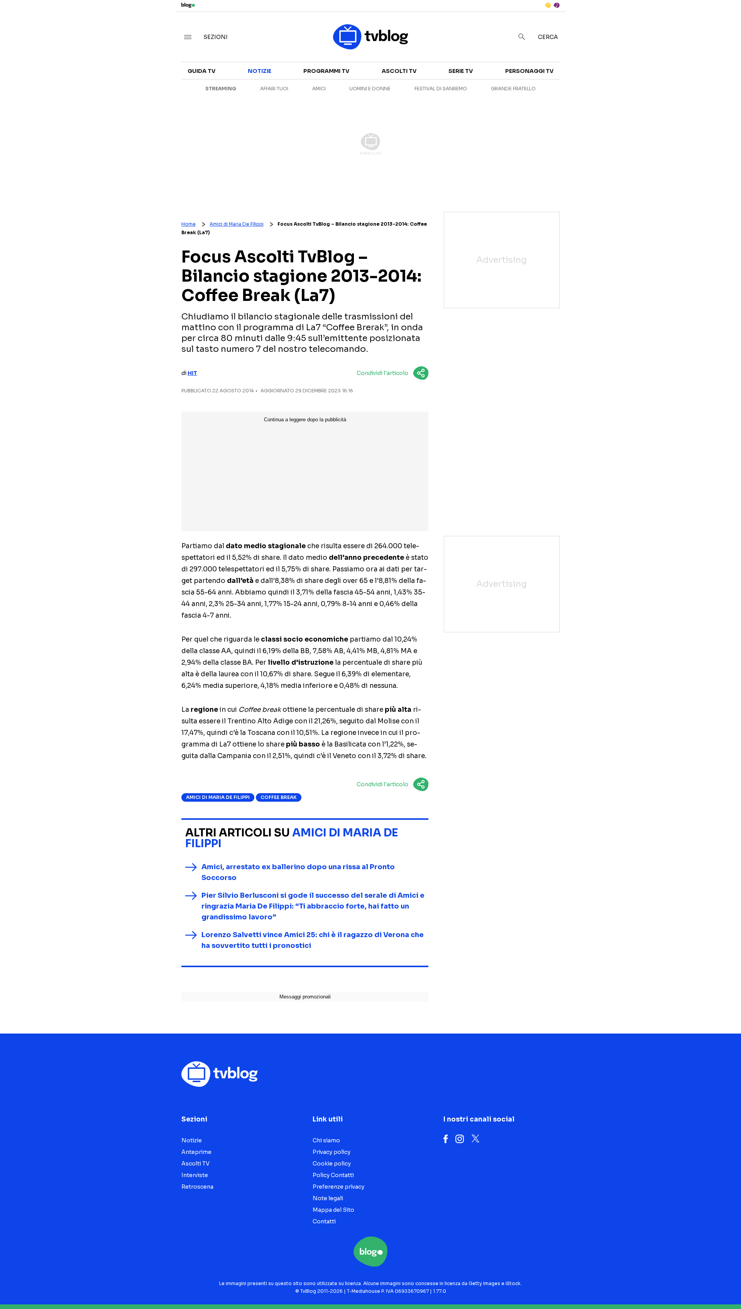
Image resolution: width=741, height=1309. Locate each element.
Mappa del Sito (333, 1209)
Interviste (640, 75)
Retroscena (197, 1186)
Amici (319, 88)
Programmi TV (326, 71)
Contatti (324, 1221)
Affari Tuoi (274, 88)
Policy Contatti (333, 1175)
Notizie (259, 71)
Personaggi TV (529, 71)
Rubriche (638, 89)
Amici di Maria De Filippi (237, 224)
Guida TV (201, 71)
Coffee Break (279, 797)
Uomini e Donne (370, 88)
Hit (192, 373)
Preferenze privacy (338, 1186)
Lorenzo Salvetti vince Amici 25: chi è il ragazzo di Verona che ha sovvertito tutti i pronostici (312, 940)
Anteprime (196, 1152)
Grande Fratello (513, 88)
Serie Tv (460, 71)
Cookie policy (332, 1163)
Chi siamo (326, 1140)
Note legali (328, 1198)
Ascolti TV (399, 71)
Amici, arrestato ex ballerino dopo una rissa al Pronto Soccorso (298, 872)
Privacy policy (331, 1152)
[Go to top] (640, 1283)
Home (188, 224)
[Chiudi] (722, 22)
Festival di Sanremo (440, 88)
